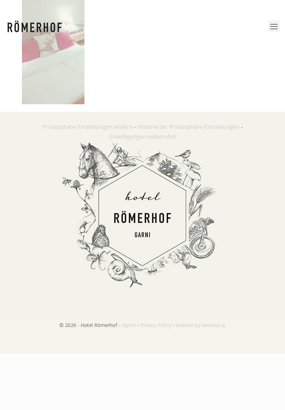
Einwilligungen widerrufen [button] (142, 136)
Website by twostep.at (201, 325)
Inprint (129, 325)
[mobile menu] (274, 26)
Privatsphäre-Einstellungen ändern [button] (87, 127)
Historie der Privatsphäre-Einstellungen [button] (188, 127)
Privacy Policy (155, 325)
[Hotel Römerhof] (34, 26)
